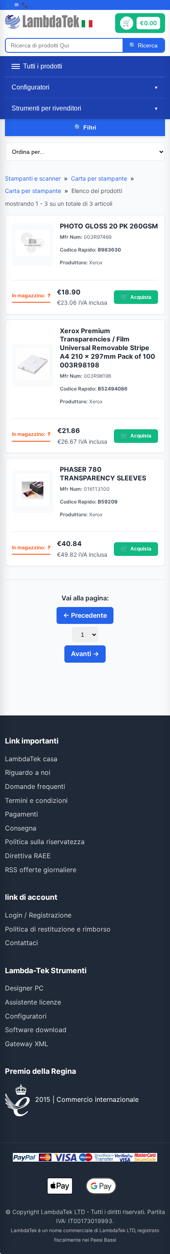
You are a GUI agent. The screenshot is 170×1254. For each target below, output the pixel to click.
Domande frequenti (35, 786)
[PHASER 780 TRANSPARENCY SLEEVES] (32, 492)
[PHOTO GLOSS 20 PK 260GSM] (32, 244)
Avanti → (85, 653)
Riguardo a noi (27, 772)
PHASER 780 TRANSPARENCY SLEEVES (103, 473)
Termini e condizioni (36, 800)
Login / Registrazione (38, 915)
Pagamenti (21, 814)
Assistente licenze (33, 1002)
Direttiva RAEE (28, 856)
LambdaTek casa (31, 759)
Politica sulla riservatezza (45, 842)
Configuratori (26, 1016)
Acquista (135, 297)
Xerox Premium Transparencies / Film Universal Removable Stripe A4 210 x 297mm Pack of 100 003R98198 (107, 348)
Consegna (20, 828)
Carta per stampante (99, 178)
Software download (35, 1030)
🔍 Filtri (85, 127)
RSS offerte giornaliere (40, 870)
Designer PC (24, 988)
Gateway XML (26, 1044)
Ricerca (147, 45)
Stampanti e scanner (33, 178)
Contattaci (21, 943)
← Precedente (85, 615)
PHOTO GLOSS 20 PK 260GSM (109, 226)
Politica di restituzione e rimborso (58, 929)
